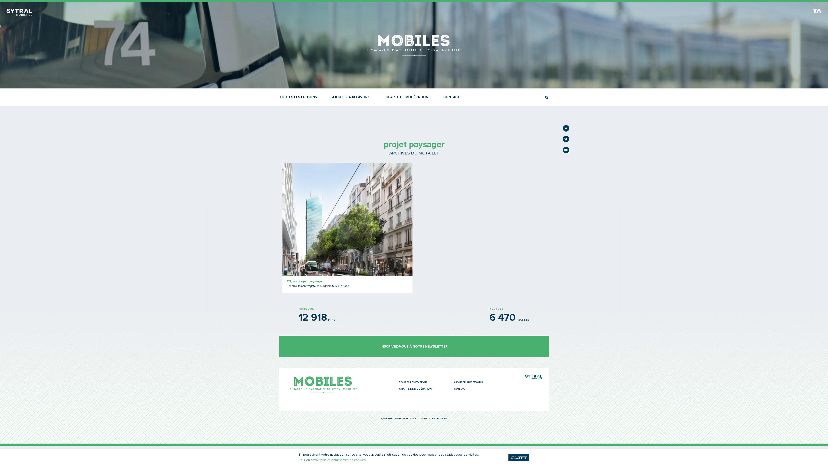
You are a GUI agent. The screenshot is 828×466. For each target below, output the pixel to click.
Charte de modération (407, 97)
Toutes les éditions (298, 97)
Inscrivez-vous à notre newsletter (414, 346)
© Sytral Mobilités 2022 (398, 418)
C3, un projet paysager (305, 281)
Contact (451, 97)
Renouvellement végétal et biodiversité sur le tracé (318, 286)
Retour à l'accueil (414, 54)
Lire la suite (347, 228)
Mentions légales (434, 418)
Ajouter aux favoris (351, 97)
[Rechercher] (546, 97)
